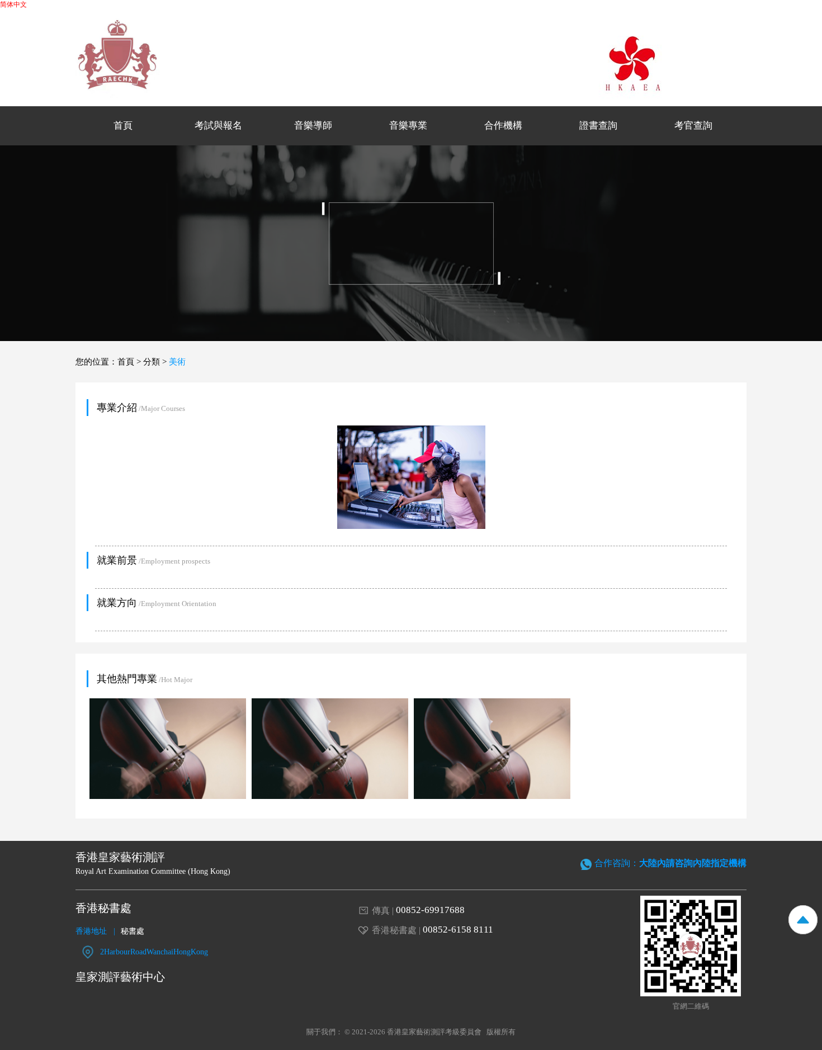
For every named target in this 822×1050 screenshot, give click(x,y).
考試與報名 (218, 125)
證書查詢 (598, 125)
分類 (151, 361)
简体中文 (13, 4)
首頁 (123, 125)
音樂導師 (313, 125)
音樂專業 (408, 125)
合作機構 (503, 125)
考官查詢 (693, 125)
